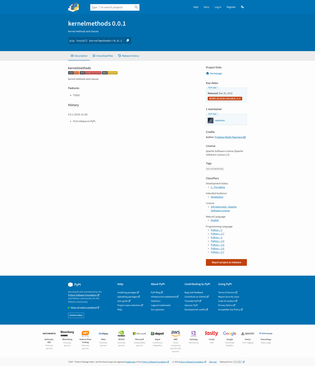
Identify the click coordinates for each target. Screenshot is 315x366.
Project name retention (128, 305)
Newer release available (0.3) (225, 98)
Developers (217, 197)
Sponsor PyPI (191, 305)
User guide (122, 301)
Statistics (155, 301)
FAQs (119, 309)
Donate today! (76, 315)
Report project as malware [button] (226, 262)
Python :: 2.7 (217, 234)
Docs (206, 7)
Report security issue (228, 296)
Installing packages (126, 292)
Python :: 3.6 (217, 248)
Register (231, 7)
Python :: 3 (216, 237)
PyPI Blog (155, 292)
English (215, 220)
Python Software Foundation (82, 295)
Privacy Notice (225, 305)
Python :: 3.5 (217, 245)
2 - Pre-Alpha (218, 187)
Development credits (195, 309)
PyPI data (212, 87)
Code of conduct (226, 301)
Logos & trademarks (161, 305)
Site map (213, 361)
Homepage (216, 73)
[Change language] (242, 7)
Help (195, 7)
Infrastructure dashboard (163, 296)
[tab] (79, 55)
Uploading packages (127, 296)
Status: (84, 307)
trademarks (131, 361)
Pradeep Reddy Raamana (228, 137)
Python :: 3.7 (217, 252)
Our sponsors (157, 309)
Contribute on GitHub (195, 296)
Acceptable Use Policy (229, 309)
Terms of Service (226, 292)
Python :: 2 (216, 230)
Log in (218, 7)
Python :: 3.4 (217, 241)
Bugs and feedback (194, 292)
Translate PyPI (192, 301)
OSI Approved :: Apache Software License (224, 208)
